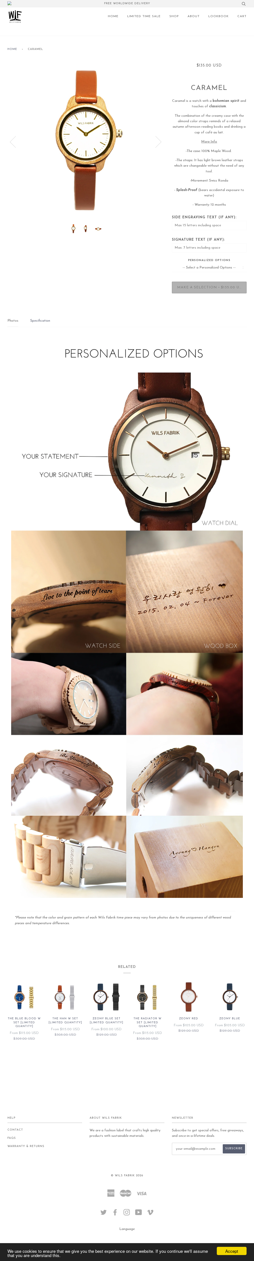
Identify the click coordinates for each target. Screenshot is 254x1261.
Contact (15, 1130)
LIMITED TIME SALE (144, 16)
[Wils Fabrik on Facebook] (115, 1214)
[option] (85, 141)
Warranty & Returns (25, 1146)
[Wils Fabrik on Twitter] (103, 1214)
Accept (231, 1251)
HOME (113, 16)
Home (12, 49)
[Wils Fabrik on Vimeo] (150, 1214)
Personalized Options (209, 260)
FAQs (11, 1138)
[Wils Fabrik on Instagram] (127, 1214)
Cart (242, 16)
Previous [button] (15, 141)
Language (127, 1229)
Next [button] (155, 141)
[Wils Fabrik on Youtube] (138, 1214)
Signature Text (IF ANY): (198, 240)
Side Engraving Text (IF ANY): (204, 217)
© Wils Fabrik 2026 (127, 1175)
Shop (174, 16)
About (194, 16)
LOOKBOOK (218, 16)
